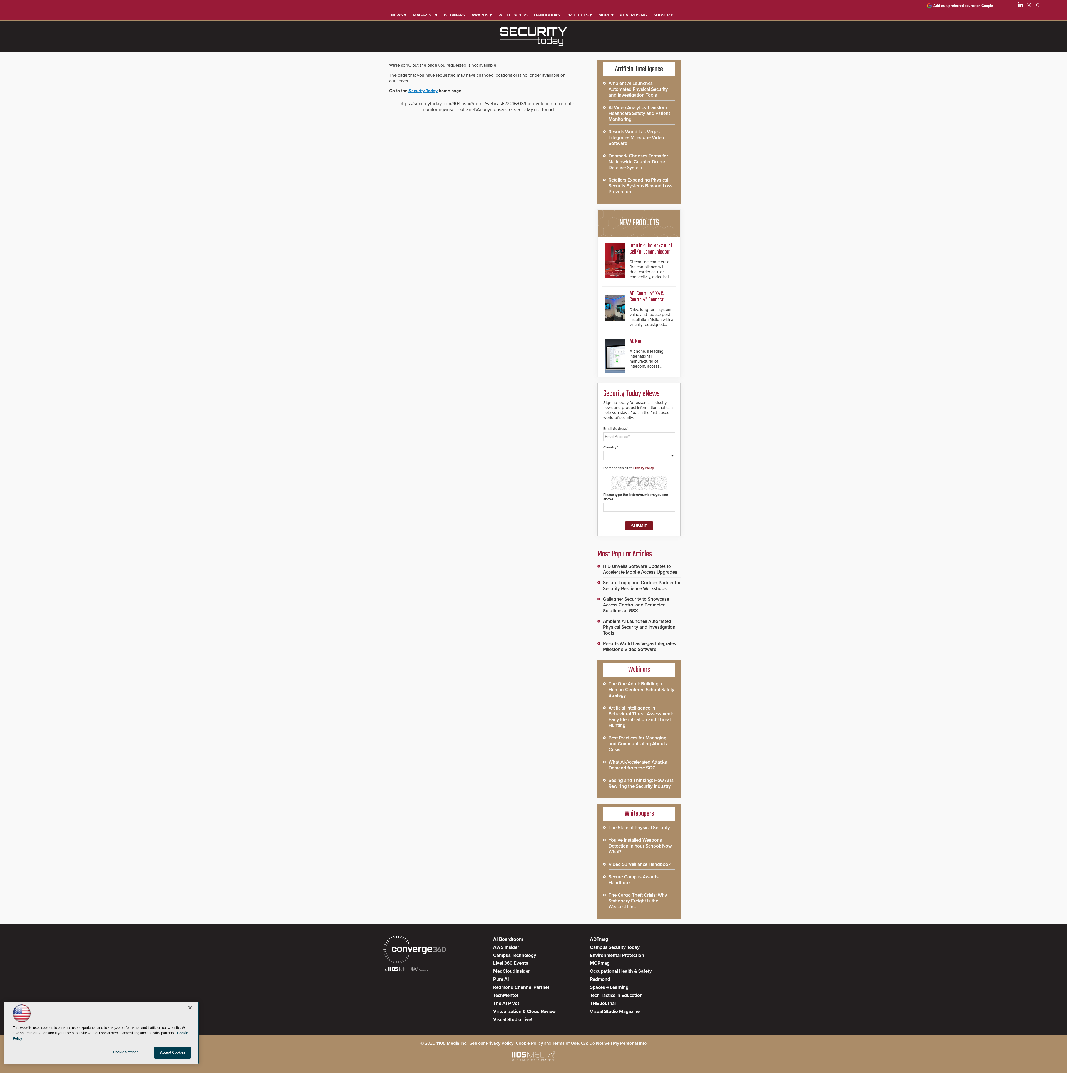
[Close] (190, 1008)
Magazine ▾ (425, 14)
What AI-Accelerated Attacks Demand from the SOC (638, 765)
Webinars (454, 14)
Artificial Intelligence (639, 69)
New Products (639, 223)
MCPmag (600, 963)
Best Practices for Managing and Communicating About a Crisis (639, 744)
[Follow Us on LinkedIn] (1020, 6)
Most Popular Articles (624, 554)
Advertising (633, 14)
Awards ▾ (482, 14)
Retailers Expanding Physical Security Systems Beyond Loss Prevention (640, 186)
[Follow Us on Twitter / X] (1029, 6)
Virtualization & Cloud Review (524, 1011)
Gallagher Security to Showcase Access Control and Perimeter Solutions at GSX (636, 605)
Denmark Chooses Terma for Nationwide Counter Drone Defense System (638, 162)
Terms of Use (565, 1043)
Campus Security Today (615, 947)
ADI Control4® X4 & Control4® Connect (647, 296)
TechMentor (505, 995)
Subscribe (665, 14)
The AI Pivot (506, 1003)
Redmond (600, 979)
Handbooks (547, 14)
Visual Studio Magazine (615, 1011)
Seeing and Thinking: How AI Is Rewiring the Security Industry (641, 783)
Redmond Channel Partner (521, 987)
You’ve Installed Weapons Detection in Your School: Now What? (640, 846)
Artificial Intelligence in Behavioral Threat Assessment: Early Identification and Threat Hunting (641, 716)
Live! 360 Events (510, 963)
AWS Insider (506, 947)
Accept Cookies (172, 1052)
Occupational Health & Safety (621, 971)
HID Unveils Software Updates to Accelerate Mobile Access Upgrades (640, 569)
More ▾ (606, 14)
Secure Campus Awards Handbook (634, 880)
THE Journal (603, 1003)
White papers (513, 14)
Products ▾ (579, 14)
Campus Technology (514, 955)
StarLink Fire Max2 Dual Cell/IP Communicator (651, 249)
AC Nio (635, 341)
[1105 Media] (406, 969)
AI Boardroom (508, 939)
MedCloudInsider (511, 971)
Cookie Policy (529, 1043)
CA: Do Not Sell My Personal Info (614, 1043)
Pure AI (501, 979)
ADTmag (599, 939)
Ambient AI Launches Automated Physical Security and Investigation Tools (638, 89)
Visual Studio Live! (512, 1019)
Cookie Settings (126, 1052)
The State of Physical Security (639, 828)
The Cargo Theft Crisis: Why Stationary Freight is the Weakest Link (638, 901)
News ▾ (398, 14)
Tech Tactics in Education (616, 995)
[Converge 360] (414, 950)
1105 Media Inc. (451, 1043)
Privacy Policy (643, 468)
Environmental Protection (617, 955)
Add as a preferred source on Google (963, 6)
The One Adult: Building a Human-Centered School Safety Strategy (641, 689)
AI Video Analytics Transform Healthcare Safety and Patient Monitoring (639, 113)
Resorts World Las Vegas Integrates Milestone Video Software (636, 137)
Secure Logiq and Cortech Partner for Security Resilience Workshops (642, 585)
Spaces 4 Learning (609, 987)
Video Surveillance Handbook (640, 864)
